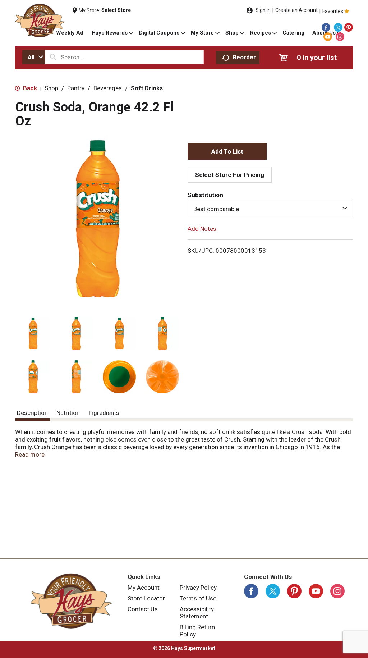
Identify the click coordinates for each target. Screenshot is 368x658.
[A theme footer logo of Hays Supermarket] (71, 601)
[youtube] (327, 36)
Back (29, 88)
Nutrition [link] (68, 412)
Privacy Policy (198, 587)
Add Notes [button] (202, 228)
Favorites (332, 11)
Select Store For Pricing (229, 174)
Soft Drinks (147, 88)
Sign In (263, 10)
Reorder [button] (244, 57)
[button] (33, 334)
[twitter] (338, 27)
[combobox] (33, 57)
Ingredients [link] (103, 412)
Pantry (75, 88)
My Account (144, 587)
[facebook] (326, 27)
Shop (51, 88)
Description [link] (32, 412)
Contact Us (143, 609)
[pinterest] (348, 27)
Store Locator (146, 598)
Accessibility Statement (197, 613)
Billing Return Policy (197, 630)
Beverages (107, 88)
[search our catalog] (53, 57)
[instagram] (340, 36)
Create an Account (296, 10)
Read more (30, 454)
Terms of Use (198, 598)
